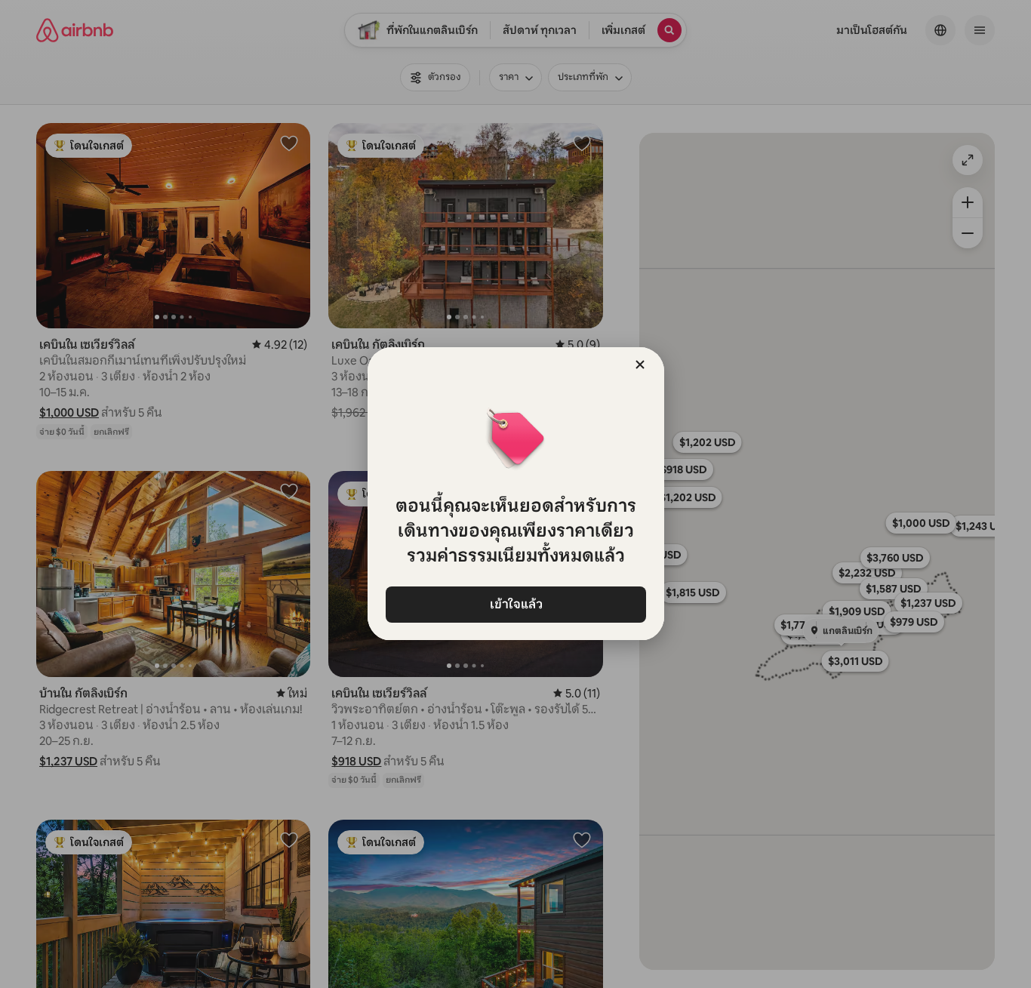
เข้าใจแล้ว (515, 604)
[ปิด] (640, 365)
